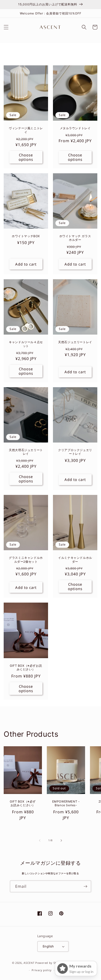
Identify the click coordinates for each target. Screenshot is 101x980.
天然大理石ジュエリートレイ (26, 452)
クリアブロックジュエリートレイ (75, 452)
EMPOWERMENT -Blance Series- (66, 803)
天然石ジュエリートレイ (75, 342)
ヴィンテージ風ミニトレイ (26, 130)
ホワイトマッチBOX (26, 236)
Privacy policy (42, 970)
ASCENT (29, 962)
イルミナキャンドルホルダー (75, 559)
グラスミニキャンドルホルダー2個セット (26, 559)
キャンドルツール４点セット (26, 344)
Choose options (26, 157)
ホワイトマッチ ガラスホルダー (75, 238)
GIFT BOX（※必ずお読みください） (26, 667)
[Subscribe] (85, 886)
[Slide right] (61, 840)
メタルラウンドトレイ (75, 128)
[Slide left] (39, 840)
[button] (6, 27)
